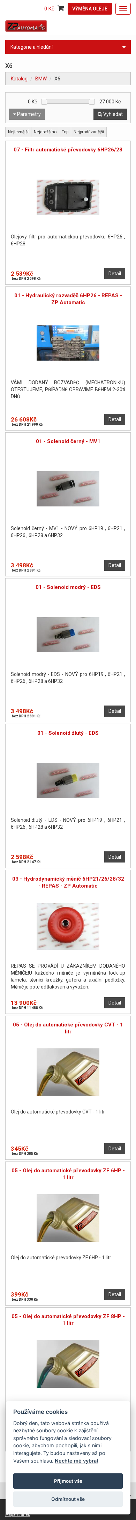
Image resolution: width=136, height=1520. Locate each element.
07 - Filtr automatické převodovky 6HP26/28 (68, 150)
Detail (114, 273)
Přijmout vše (68, 1481)
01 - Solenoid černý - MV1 (68, 441)
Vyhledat (112, 114)
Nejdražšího (45, 131)
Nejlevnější (18, 131)
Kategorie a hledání (31, 47)
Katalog (19, 78)
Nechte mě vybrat (76, 1461)
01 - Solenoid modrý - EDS (68, 587)
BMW (41, 78)
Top (65, 131)
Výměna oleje (89, 8)
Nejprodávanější (89, 131)
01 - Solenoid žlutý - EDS (68, 733)
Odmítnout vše (68, 1499)
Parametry (28, 114)
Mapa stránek (17, 1514)
